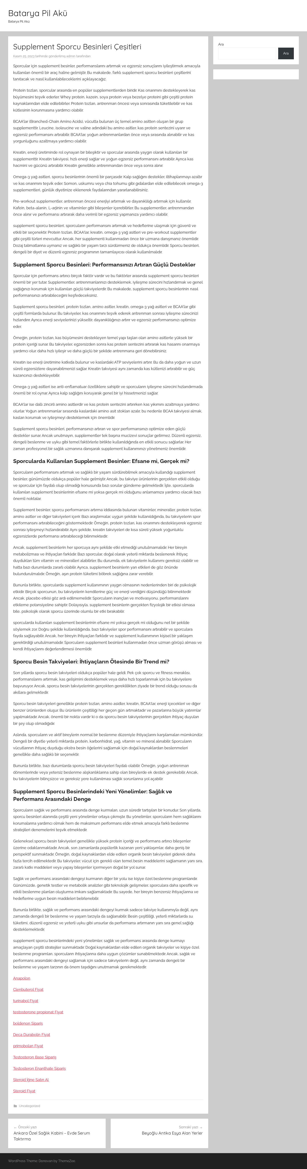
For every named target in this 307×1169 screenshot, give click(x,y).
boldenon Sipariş (28, 1023)
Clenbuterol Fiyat (28, 989)
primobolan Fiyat (28, 1046)
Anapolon (21, 978)
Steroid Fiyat (24, 1091)
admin (70, 56)
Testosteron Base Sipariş (34, 1057)
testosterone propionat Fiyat (38, 1012)
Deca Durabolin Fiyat (31, 1034)
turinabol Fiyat (25, 1001)
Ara (221, 44)
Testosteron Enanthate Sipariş (39, 1068)
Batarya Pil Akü (37, 13)
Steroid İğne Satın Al (31, 1080)
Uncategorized (29, 1106)
